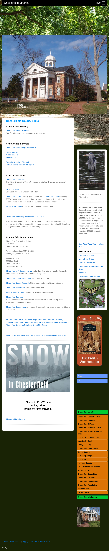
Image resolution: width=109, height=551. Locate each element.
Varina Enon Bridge (86, 259)
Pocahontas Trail (84, 470)
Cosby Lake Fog (84, 445)
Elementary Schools (13, 152)
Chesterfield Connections (15, 179)
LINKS (80, 381)
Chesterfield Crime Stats (87, 474)
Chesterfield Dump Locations (89, 417)
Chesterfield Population (87, 485)
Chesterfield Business (14, 297)
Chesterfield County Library (16, 307)
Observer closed (52, 196)
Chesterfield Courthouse (88, 448)
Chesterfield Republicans (15, 288)
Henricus (82, 273)
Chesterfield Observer (14, 196)
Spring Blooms (84, 452)
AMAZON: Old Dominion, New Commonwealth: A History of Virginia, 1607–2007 (36, 335)
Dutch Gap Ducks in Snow (88, 437)
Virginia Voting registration (16, 292)
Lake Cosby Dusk (85, 441)
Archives (34, 541)
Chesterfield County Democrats (18, 283)
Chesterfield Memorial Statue (89, 428)
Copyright (25, 541)
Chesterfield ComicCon (87, 420)
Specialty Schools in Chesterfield (18, 162)
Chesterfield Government (88, 481)
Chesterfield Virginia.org (87, 497)
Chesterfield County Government (18, 278)
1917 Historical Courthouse (89, 467)
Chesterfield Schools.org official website (21, 148)
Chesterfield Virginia (16, 2)
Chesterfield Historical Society (17, 130)
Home (6, 541)
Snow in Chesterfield (87, 263)
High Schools (11, 157)
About (12, 541)
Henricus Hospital (85, 463)
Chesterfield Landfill (86, 255)
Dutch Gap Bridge (85, 456)
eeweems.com (83, 489)
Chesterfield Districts (86, 478)
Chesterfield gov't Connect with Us (19, 271)
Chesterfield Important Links (89, 276)
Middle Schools (12, 155)
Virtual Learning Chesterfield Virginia (20, 165)
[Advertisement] (54, 20)
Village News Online (14, 206)
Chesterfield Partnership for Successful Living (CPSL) (26, 217)
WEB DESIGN (83, 492)
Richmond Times (12, 189)
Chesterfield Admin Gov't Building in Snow (92, 433)
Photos (81, 376)
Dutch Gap (82, 459)
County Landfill (44, 541)
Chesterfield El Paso (86, 424)
